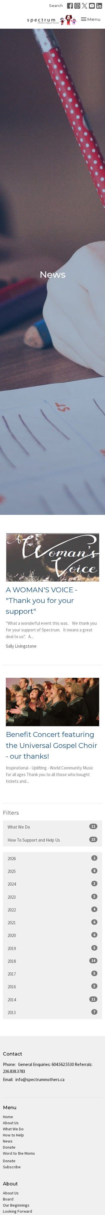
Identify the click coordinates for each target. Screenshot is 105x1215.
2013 (51, 1012)
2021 (51, 922)
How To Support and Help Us (51, 840)
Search (56, 5)
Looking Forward (17, 1211)
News (8, 1141)
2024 (51, 884)
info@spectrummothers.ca (39, 1079)
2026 (51, 858)
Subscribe (12, 1166)
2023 (51, 897)
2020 (51, 935)
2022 (51, 910)
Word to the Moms (19, 1153)
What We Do (51, 827)
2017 (51, 974)
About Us (11, 1122)
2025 (51, 871)
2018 (51, 961)
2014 (51, 999)
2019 (51, 948)
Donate (9, 1147)
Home (8, 1116)
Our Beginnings (16, 1205)
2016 (51, 986)
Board (8, 1199)
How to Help (13, 1135)
